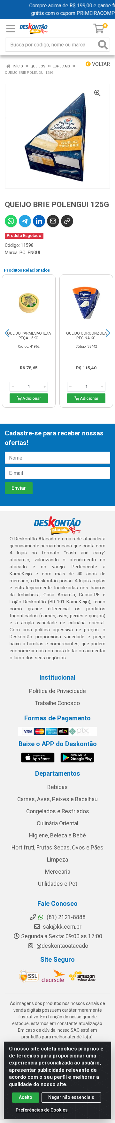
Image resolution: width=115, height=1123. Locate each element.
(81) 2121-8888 (65, 917)
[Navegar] (7, 333)
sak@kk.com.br (61, 927)
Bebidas (57, 787)
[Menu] (10, 28)
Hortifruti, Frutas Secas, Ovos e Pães (57, 847)
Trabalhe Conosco (57, 703)
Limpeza (57, 859)
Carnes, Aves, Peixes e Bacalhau (57, 799)
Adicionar (31, 398)
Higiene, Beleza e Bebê (57, 835)
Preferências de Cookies (42, 1110)
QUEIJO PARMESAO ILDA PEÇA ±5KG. (29, 335)
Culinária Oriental (57, 823)
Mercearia (57, 872)
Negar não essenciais (71, 1097)
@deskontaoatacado (61, 946)
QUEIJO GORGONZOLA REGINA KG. (86, 335)
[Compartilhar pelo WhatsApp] (11, 221)
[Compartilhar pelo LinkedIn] (39, 221)
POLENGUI (29, 252)
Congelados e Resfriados (57, 811)
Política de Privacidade (57, 691)
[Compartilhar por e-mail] (53, 221)
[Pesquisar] (103, 44)
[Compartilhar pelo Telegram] (25, 221)
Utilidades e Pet (57, 884)
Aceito (25, 1097)
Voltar (100, 64)
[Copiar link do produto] (67, 221)
